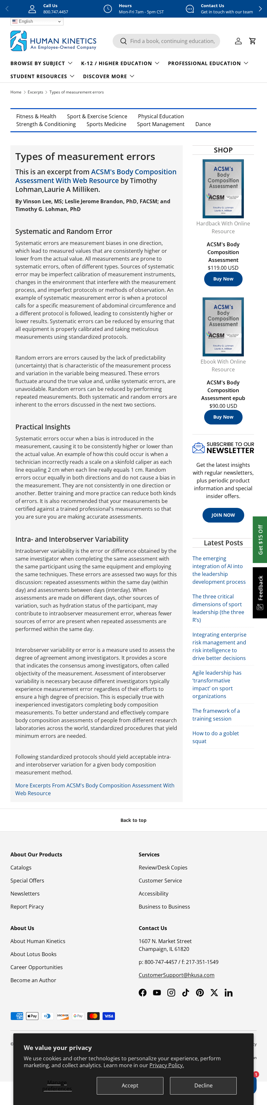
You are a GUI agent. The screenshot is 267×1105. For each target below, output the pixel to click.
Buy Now (223, 279)
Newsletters (25, 893)
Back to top (133, 820)
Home (15, 92)
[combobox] (166, 41)
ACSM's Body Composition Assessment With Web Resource (95, 176)
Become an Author (33, 980)
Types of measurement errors (76, 92)
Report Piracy (27, 906)
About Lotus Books (33, 954)
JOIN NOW (223, 515)
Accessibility (153, 893)
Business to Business (164, 906)
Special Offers (27, 880)
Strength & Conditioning (46, 124)
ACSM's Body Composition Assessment (223, 252)
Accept (130, 1085)
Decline (203, 1085)
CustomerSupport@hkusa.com (177, 975)
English (25, 21)
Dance (203, 124)
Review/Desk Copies (163, 867)
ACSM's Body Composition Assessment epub (223, 390)
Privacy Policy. (166, 1065)
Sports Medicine (106, 124)
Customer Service (160, 880)
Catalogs (21, 867)
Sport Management (161, 124)
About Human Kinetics (37, 941)
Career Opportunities (36, 967)
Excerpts (35, 92)
